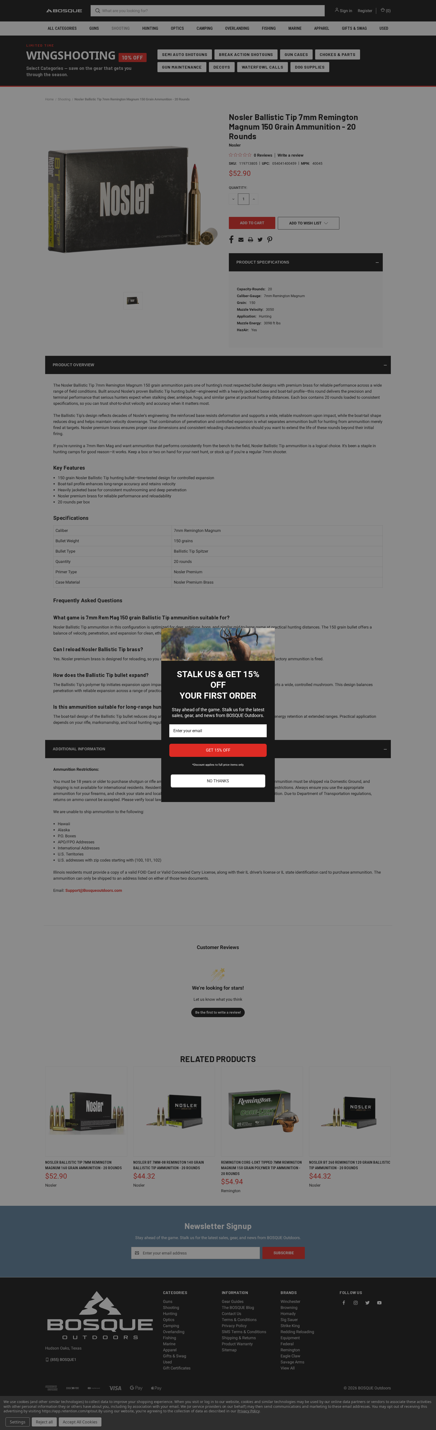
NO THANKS (218, 781)
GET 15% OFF (218, 750)
